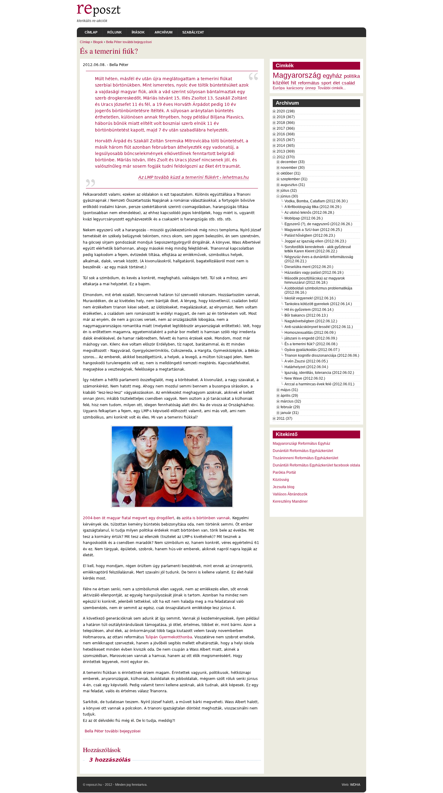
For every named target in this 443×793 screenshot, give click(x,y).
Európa (279, 88)
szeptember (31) (294, 179)
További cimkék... (332, 88)
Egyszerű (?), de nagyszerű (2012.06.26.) (318, 224)
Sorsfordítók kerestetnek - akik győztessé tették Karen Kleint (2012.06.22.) (317, 249)
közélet (281, 83)
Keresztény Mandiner (290, 501)
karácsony (295, 88)
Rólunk (114, 32)
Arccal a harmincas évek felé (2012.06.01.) (319, 384)
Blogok (98, 42)
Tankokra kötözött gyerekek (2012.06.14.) (318, 304)
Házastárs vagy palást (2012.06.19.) (314, 272)
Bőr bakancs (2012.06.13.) (306, 315)
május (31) (289, 390)
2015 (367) (286, 140)
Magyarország (297, 75)
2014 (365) (286, 146)
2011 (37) (284, 418)
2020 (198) (286, 111)
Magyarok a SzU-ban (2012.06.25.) (313, 230)
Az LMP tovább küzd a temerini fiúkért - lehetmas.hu (193, 177)
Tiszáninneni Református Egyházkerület (305, 458)
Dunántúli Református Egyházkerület (303, 451)
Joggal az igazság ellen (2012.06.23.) (315, 241)
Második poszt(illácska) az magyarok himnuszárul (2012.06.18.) (314, 280)
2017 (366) (286, 128)
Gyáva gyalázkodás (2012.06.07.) (312, 350)
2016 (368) (286, 134)
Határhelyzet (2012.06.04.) (306, 367)
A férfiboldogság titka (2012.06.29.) (312, 207)
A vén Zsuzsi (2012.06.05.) (306, 361)
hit (293, 83)
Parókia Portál (284, 472)
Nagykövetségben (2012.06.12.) (310, 321)
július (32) (289, 190)
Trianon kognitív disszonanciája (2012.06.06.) (321, 355)
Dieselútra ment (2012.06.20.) (308, 267)
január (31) (290, 413)
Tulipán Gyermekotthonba (168, 637)
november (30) (293, 168)
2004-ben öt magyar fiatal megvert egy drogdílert (128, 518)
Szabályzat (193, 32)
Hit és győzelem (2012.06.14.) (309, 310)
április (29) (289, 395)
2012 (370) (286, 157)
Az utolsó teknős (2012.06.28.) (309, 212)
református (308, 83)
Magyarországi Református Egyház (301, 443)
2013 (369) (286, 151)
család (348, 83)
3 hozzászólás (110, 760)
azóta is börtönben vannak (206, 518)
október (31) (290, 173)
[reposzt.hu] (99, 15)
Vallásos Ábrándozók (290, 494)
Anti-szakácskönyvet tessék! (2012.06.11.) (318, 327)
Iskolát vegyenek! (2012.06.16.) (310, 298)
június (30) (289, 196)
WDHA (355, 784)
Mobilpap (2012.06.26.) (303, 218)
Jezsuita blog (283, 487)
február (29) (290, 407)
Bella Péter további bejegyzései (129, 42)
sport (326, 83)
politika (352, 76)
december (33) (293, 162)
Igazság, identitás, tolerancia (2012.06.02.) (319, 373)
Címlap (91, 32)
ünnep (310, 88)
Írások (138, 32)
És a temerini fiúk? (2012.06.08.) (311, 344)
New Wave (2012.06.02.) (304, 378)
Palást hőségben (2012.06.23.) (309, 235)
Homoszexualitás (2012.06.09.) (310, 332)
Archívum (163, 32)
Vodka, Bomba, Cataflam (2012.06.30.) (316, 201)
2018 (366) (286, 123)
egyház (332, 75)
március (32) (291, 401)
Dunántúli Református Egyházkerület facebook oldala (316, 465)
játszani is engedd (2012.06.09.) (310, 338)
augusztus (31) (293, 185)
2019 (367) (286, 117)
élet (336, 83)
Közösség (281, 480)
